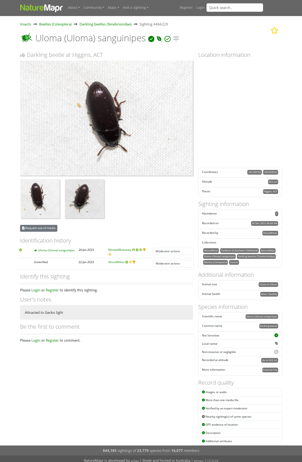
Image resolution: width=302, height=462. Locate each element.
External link (270, 369)
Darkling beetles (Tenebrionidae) (105, 24)
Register (186, 7)
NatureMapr (268, 250)
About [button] (72, 7)
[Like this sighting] (22, 54)
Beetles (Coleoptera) (55, 24)
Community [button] (93, 7)
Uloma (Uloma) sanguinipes (56, 250)
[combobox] (244, 7)
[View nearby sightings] (176, 38)
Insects (25, 24)
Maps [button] (112, 7)
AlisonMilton (116, 262)
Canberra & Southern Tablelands (239, 250)
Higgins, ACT (270, 191)
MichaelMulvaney (119, 250)
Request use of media (40, 228)
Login (200, 7)
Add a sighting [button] (134, 7)
